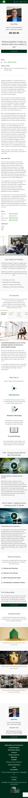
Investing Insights (14, 747)
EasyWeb (14, 759)
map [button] (10, 70)
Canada (14, 779)
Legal (14, 767)
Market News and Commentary (14, 745)
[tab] (4, 314)
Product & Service (14, 754)
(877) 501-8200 (13, 213)
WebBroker (14, 757)
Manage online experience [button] (14, 762)
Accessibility (14, 769)
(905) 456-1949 (13, 220)
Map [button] (21, 733)
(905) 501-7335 (12, 62)
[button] (14, 466)
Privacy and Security (14, 764)
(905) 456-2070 (13, 218)
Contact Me (14, 51)
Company (14, 752)
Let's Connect (14, 605)
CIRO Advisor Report (14, 750)
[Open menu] (3, 1)
